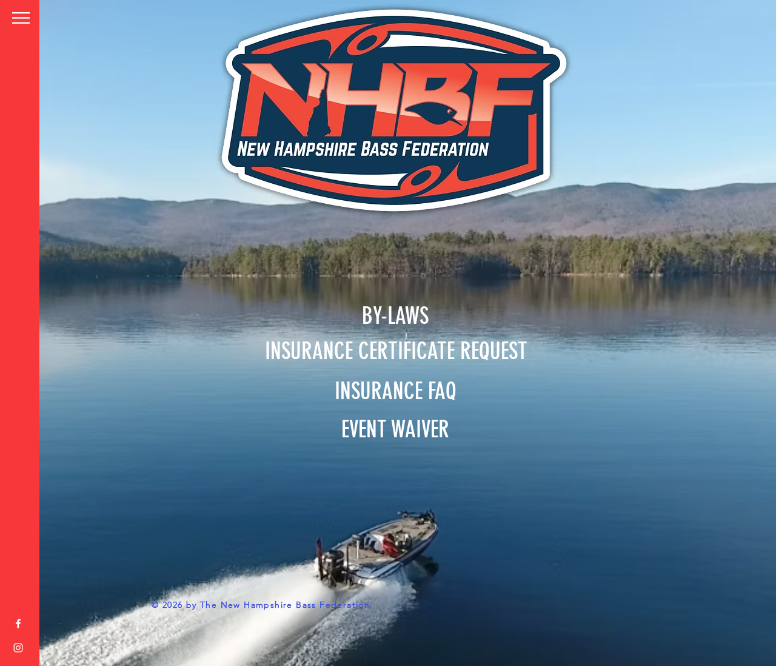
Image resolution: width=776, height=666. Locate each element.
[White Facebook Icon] (18, 623)
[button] (21, 18)
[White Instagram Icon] (18, 648)
